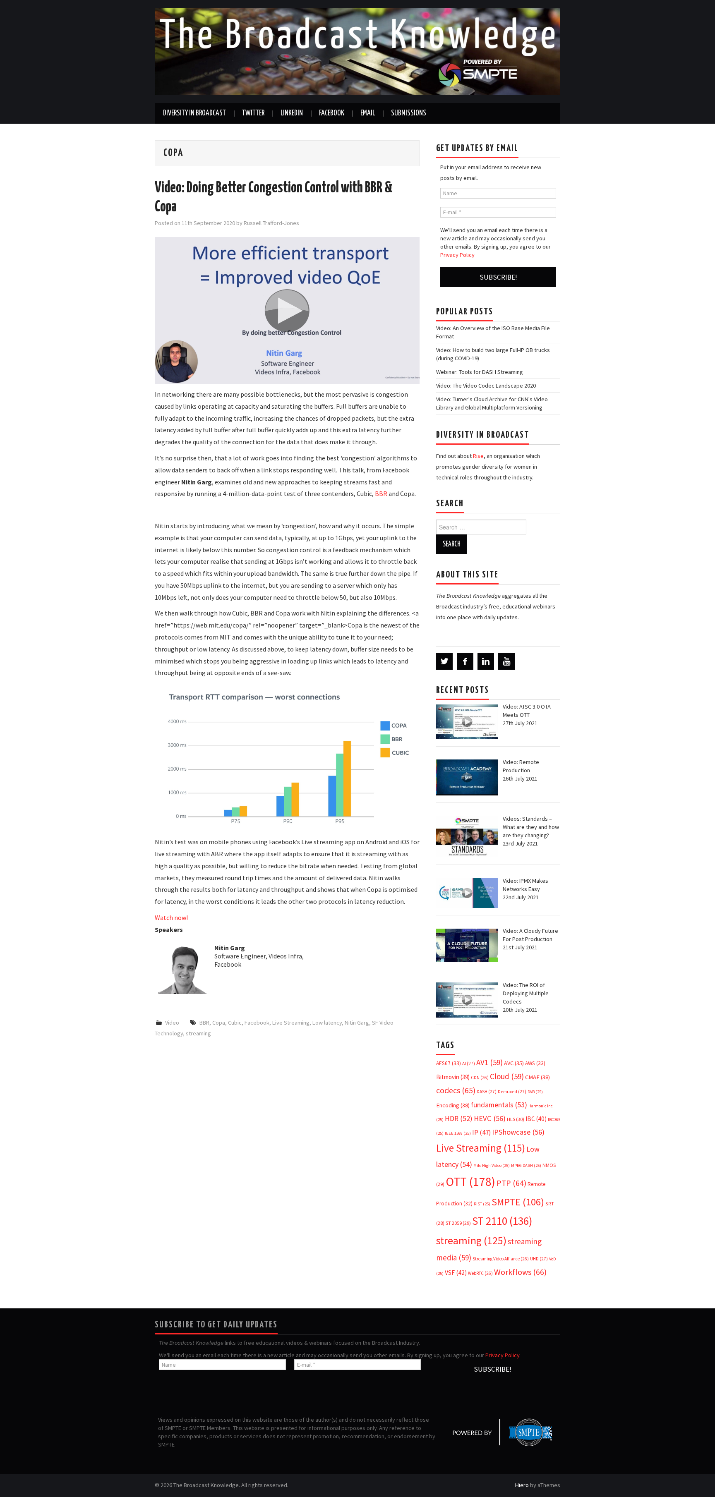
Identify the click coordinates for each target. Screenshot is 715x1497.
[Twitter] (444, 661)
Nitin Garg (357, 1022)
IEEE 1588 (458, 1133)
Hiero (522, 1485)
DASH (487, 1092)
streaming (198, 1033)
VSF (456, 1273)
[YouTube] (506, 661)
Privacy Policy (457, 255)
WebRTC (480, 1273)
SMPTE (518, 1201)
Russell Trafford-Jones (271, 223)
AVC (514, 1063)
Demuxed (512, 1092)
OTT (470, 1181)
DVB (535, 1092)
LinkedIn (292, 113)
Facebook (331, 113)
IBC (536, 1119)
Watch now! (171, 917)
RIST (482, 1204)
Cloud (507, 1076)
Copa (218, 1022)
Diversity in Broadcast (194, 113)
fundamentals (499, 1104)
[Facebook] (465, 661)
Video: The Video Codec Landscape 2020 (486, 385)
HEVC (490, 1118)
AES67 (448, 1063)
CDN (480, 1077)
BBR (381, 493)
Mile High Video (491, 1165)
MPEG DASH (526, 1165)
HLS (515, 1119)
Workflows (520, 1272)
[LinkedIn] (485, 661)
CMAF (537, 1077)
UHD (539, 1259)
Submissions (408, 113)
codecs (455, 1090)
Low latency (327, 1022)
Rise (478, 456)
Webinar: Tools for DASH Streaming (479, 372)
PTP (511, 1183)
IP (481, 1132)
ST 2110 (502, 1221)
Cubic (235, 1022)
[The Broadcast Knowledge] (357, 51)
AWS (535, 1063)
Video (172, 1022)
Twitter (253, 113)
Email (367, 113)
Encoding (453, 1105)
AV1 (489, 1062)
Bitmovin (453, 1077)
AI (468, 1063)
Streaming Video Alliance (501, 1259)
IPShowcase (518, 1132)
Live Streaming (291, 1022)
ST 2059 (458, 1223)
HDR (459, 1118)
